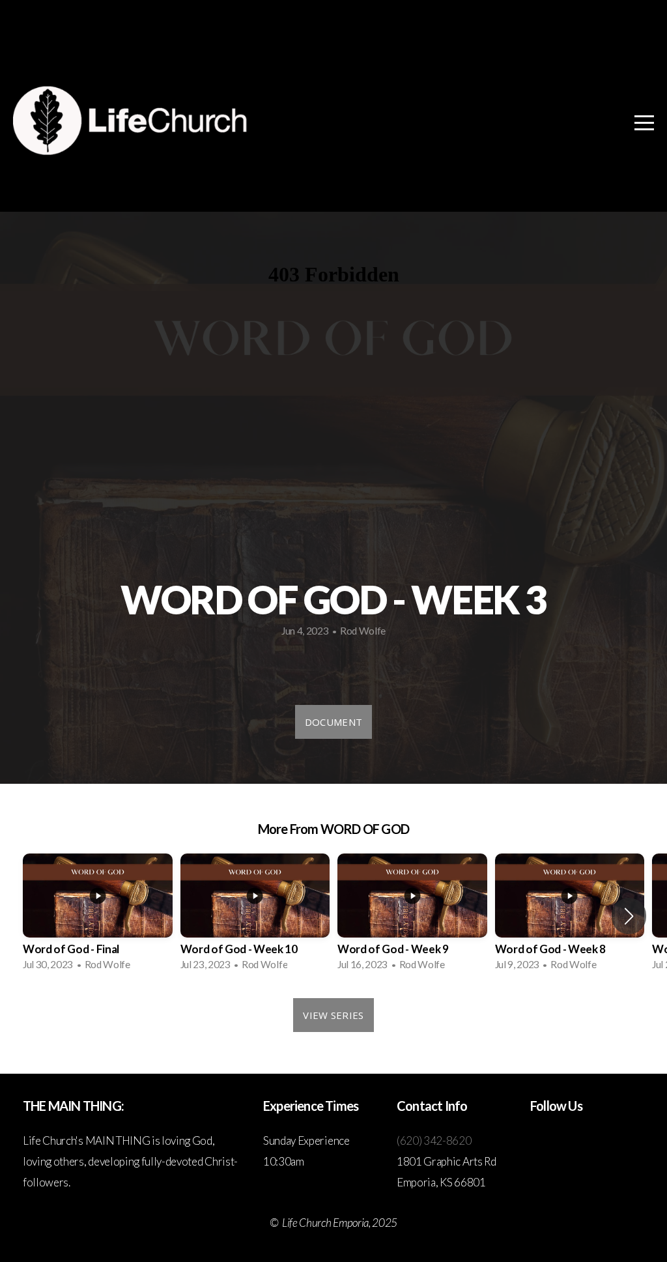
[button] (629, 916)
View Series (333, 1015)
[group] (98, 916)
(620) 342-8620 (434, 1140)
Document (333, 721)
